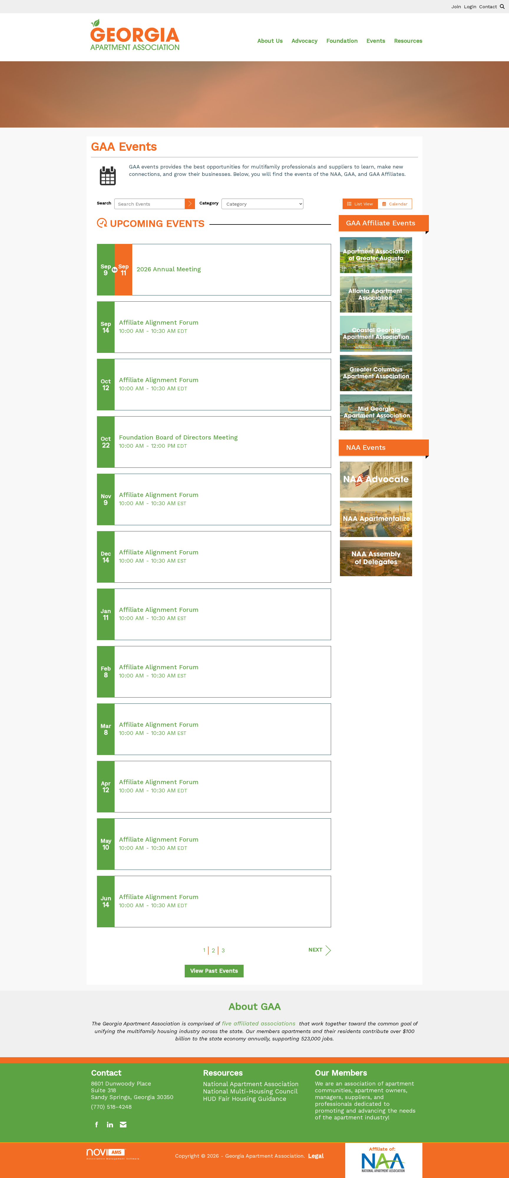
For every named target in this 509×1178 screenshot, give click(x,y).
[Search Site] (502, 6)
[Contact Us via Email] (123, 1125)
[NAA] (384, 1163)
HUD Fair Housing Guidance (244, 1098)
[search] (190, 204)
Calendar (396, 203)
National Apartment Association (251, 1084)
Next (315, 950)
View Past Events (214, 971)
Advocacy (305, 41)
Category (209, 203)
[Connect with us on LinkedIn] (109, 1125)
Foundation (342, 41)
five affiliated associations (258, 1023)
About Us (270, 41)
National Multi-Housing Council (250, 1091)
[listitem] (458, 6)
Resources (408, 41)
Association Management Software (113, 1158)
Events (375, 41)
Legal (316, 1155)
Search (104, 203)
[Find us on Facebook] (97, 1125)
